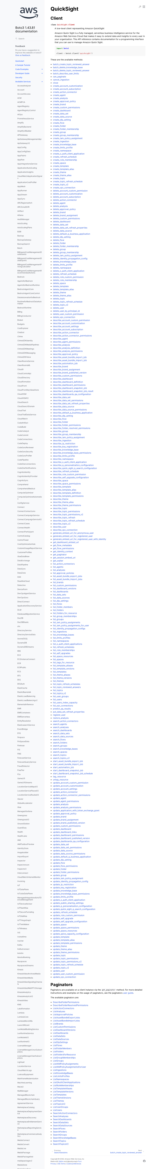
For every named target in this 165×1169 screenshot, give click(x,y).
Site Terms (61, 1164)
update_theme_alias (62, 949)
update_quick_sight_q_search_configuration (74, 909)
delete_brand (59, 212)
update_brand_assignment (66, 819)
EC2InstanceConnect (26, 659)
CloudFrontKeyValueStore (28, 390)
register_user (59, 715)
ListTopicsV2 (59, 1104)
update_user (59, 970)
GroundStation (23, 824)
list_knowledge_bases (63, 634)
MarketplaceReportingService (29, 1129)
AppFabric (21, 155)
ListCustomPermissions (64, 1026)
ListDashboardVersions (64, 1030)
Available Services (23, 81)
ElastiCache (22, 688)
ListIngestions (59, 1070)
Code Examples (21, 69)
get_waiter (58, 560)
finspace (21, 737)
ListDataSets (59, 1036)
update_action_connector (65, 792)
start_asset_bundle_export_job (68, 761)
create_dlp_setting (62, 119)
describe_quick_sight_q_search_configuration (75, 468)
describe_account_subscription (68, 329)
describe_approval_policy (65, 354)
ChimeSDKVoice (24, 357)
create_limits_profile (63, 147)
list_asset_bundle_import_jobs (67, 579)
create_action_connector (65, 92)
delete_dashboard (61, 221)
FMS (19, 754)
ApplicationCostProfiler (27, 182)
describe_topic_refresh (64, 517)
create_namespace (62, 150)
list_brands (58, 582)
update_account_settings (65, 789)
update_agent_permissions (66, 801)
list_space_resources (63, 656)
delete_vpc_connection (64, 317)
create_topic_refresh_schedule (67, 181)
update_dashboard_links (65, 832)
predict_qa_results (62, 708)
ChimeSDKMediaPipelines (28, 345)
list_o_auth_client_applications (67, 644)
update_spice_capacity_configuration (71, 933)
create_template (61, 166)
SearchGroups (60, 1134)
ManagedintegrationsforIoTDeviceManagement (29, 899)
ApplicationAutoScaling (27, 168)
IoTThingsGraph (24, 920)
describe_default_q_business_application (72, 412)
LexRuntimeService (25, 1033)
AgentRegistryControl (26, 110)
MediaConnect (23, 1140)
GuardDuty (22, 828)
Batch (19, 248)
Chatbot (20, 332)
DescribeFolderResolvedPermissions (70, 1005)
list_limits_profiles (61, 637)
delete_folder (59, 243)
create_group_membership (66, 135)
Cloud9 (20, 369)
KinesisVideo (22, 1000)
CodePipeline (22, 460)
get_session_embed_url (64, 557)
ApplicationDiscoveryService (29, 606)
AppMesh (21, 186)
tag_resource (59, 776)
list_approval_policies (63, 573)
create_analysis (60, 98)
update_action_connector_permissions (71, 795)
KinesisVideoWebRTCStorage (29, 988)
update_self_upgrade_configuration (70, 921)
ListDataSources (61, 1039)
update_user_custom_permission (69, 974)
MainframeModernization (27, 1078)
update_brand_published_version (69, 822)
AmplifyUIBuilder (24, 131)
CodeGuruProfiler (24, 456)
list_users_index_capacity (65, 702)
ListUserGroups (60, 1107)
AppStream (22, 194)
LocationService (24, 1066)
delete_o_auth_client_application (68, 271)
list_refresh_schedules (63, 647)
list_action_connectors (64, 563)
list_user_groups (61, 696)
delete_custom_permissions (66, 218)
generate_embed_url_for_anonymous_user (73, 533)
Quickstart (19, 61)
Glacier (20, 799)
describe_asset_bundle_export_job (70, 357)
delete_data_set (60, 224)
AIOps (20, 114)
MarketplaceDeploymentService (29, 1112)
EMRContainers (23, 712)
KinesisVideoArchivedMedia (28, 974)
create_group (59, 132)
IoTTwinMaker (23, 924)
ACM (19, 98)
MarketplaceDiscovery (26, 1117)
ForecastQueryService (26, 762)
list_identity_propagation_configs (69, 628)
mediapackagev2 (24, 1161)
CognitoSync (22, 480)
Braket (20, 320)
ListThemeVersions (62, 1097)
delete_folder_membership (66, 246)
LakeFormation (23, 1009)
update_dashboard (62, 829)
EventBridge (22, 729)
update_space (60, 924)
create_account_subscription (67, 89)
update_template (61, 937)
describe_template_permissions (68, 496)
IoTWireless (22, 928)
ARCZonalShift (23, 207)
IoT (18, 885)
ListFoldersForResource (64, 1054)
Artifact (20, 211)
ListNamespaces (61, 1079)
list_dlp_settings (60, 600)
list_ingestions (60, 631)
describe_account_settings (66, 326)
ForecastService (24, 758)
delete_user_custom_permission (68, 314)
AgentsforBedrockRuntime (28, 285)
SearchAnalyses (60, 1116)
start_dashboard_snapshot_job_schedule (73, 773)
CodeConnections (24, 439)
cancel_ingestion (61, 79)
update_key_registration (64, 887)
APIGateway (22, 135)
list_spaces (58, 659)
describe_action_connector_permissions (72, 335)
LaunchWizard (23, 1025)
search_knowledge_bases (65, 748)
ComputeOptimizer (25, 493)
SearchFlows (59, 1128)
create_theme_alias (62, 175)
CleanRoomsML (23, 365)
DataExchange (23, 560)
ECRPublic (21, 667)
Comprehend (22, 484)
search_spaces (60, 752)
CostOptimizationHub (26, 544)
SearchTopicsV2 (61, 1144)
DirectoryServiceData (26, 634)
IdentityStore (22, 848)
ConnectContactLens (26, 511)
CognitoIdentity (23, 472)
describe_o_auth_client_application (70, 462)
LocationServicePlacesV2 (28, 791)
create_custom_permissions (66, 107)
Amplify (20, 123)
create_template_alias (63, 169)
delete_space (59, 283)
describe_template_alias (64, 489)
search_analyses (61, 727)
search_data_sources (63, 736)
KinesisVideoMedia (25, 978)
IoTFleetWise (22, 908)
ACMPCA (21, 102)
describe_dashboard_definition (68, 382)
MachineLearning (24, 1083)
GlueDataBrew (23, 556)
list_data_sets (59, 594)
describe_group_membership (67, 434)
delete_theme (59, 292)
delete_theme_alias (62, 295)
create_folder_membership (66, 129)
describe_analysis (61, 345)
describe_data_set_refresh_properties (71, 403)
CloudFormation (24, 382)
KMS (19, 1004)
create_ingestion (61, 141)
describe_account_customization (69, 323)
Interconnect (22, 873)
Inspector (21, 861)
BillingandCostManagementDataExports (29, 259)
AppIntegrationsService (27, 164)
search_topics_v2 (61, 758)
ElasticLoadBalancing (26, 696)
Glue (19, 807)
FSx (19, 774)
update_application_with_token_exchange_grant (76, 810)
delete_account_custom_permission (70, 190)
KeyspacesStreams (25, 965)
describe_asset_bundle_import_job (70, 360)
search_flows (59, 739)
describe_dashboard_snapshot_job (70, 388)
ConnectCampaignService (28, 515)
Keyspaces (22, 961)
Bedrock (20, 277)
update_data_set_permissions (67, 847)
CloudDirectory (23, 377)
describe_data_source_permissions (70, 409)
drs (18, 626)
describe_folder (60, 422)
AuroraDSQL (22, 638)
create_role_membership (65, 160)
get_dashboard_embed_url (66, 542)
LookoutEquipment (25, 1074)
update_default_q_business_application (72, 856)
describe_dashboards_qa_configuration (72, 394)
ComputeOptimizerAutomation (29, 498)
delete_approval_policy (64, 209)
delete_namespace (62, 267)
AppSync (21, 199)
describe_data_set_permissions (68, 400)
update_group (60, 875)
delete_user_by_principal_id (66, 311)
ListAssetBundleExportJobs (66, 1017)
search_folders (60, 742)
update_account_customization (68, 785)
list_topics (58, 690)
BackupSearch (23, 244)
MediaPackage (23, 1152)
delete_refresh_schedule (64, 274)
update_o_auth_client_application (69, 900)
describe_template (62, 486)
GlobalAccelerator (24, 803)
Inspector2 (21, 869)
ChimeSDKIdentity (25, 340)
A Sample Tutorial (22, 65)
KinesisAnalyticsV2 (25, 996)
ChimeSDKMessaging (26, 353)
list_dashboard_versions (64, 588)
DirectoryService (24, 630)
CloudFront (22, 386)
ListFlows (57, 1045)
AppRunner (22, 190)
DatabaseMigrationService (28, 614)
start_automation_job (63, 767)
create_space (59, 163)
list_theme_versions (62, 678)
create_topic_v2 (60, 184)
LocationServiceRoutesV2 (28, 795)
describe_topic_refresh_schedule (69, 520)
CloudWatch (22, 419)
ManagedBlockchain (26, 1095)
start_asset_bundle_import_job (68, 764)
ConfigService (23, 503)
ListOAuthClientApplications (66, 1082)
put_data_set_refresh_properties (68, 711)
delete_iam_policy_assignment (67, 255)
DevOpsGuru (22, 597)
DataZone (21, 573)
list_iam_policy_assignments (66, 622)
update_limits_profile (63, 896)
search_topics (59, 755)
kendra (20, 953)
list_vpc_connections (63, 705)
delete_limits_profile (62, 264)
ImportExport (22, 856)
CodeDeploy (22, 443)
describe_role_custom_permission (69, 474)
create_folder (59, 126)
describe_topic (60, 508)
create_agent (59, 95)
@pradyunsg (72, 1161)
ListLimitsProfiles (61, 1076)
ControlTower (23, 540)
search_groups (60, 745)
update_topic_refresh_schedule (68, 964)
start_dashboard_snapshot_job (68, 770)
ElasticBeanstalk (24, 692)
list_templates (59, 671)
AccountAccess (23, 94)
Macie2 (20, 1087)
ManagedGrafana (24, 811)
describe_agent (60, 338)
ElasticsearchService (26, 725)
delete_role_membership (65, 280)
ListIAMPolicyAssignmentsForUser (69, 1067)
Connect (20, 507)
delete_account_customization (67, 193)
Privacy (53, 1164)
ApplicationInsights (25, 172)
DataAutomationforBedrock (28, 297)
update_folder (60, 869)
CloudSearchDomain (26, 406)
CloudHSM (21, 394)
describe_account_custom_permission (71, 320)
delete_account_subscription (67, 197)
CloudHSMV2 (22, 398)
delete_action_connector (65, 200)
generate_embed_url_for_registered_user (73, 536)
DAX (19, 577)
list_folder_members (63, 607)
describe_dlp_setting (63, 415)
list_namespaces (61, 641)
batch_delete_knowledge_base (68, 67)
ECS (19, 671)
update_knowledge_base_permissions (71, 893)
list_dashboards (60, 591)
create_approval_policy (64, 101)
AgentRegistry (23, 106)
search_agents (60, 724)
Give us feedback (22, 55)
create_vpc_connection (64, 187)
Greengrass (22, 815)
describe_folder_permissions (67, 425)
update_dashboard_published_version (71, 838)
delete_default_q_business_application (71, 234)
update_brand (59, 816)
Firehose (20, 745)
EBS (19, 651)
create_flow (58, 123)
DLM (19, 610)
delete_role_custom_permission (68, 277)
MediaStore (22, 1165)
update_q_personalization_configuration (72, 906)
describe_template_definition (67, 493)
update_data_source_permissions (69, 853)
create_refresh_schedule (65, 156)
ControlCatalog (23, 536)
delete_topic (59, 298)
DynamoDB (22, 643)
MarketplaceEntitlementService (29, 1123)
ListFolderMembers (62, 1048)
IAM (19, 840)
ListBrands (58, 1023)
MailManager (22, 1091)
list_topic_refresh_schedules (66, 684)
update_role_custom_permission (68, 915)
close (55, 82)
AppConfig (21, 147)
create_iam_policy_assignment (67, 138)
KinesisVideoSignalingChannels (29, 983)
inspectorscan (23, 865)
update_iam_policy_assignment (68, 878)
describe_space (60, 480)
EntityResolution (24, 721)
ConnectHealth (23, 527)
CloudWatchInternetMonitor (28, 877)
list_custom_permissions (65, 585)
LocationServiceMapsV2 (27, 787)
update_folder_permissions (66, 872)
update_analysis (60, 804)
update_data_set (61, 844)
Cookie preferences (74, 1164)
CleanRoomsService (25, 361)
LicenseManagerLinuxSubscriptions (29, 1051)
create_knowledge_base (64, 144)
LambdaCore (22, 1017)
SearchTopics (59, 1141)
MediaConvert (23, 1144)
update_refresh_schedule (65, 912)
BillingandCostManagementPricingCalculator (29, 265)
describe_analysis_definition (66, 348)
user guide (128, 993)
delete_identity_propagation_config (70, 258)
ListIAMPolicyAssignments (65, 1063)
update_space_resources (65, 930)
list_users (57, 699)
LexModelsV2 (23, 1037)
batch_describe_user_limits (66, 73)
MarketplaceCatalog (26, 1107)
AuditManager (23, 219)
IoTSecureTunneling (25, 912)
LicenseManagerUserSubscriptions (29, 1057)
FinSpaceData (23, 741)
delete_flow (58, 240)
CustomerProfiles (24, 552)
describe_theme (60, 499)
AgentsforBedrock (25, 281)
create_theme (59, 172)
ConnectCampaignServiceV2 (29, 519)
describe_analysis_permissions (68, 351)
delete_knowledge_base (64, 261)
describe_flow (60, 419)
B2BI (19, 231)
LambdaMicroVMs (24, 1021)
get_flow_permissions (63, 548)
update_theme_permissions (66, 952)
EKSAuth (21, 684)
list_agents (58, 567)
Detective (21, 585)
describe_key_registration (65, 446)
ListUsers (57, 1110)
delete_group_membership (66, 252)
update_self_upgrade (63, 918)
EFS (19, 675)
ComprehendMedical (26, 488)
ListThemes (58, 1100)
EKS (19, 680)
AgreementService (25, 1103)
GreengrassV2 (23, 819)
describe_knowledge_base (66, 449)
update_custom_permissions (67, 826)
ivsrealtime (21, 937)
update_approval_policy (64, 813)
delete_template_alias (63, 289)
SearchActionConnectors (65, 1113)
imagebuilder (22, 852)
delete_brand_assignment (65, 215)
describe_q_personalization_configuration (73, 465)
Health (20, 832)
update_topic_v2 (61, 967)
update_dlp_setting (62, 859)
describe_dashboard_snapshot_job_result (73, 391)
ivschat (20, 941)
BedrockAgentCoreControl (28, 293)
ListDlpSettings (60, 1042)
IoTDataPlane (23, 889)
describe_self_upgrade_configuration (71, 477)
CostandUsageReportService (29, 548)
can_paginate (59, 76)
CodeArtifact (22, 423)
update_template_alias (64, 940)
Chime (20, 336)
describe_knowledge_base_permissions (72, 452)
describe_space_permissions (67, 483)
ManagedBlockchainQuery (28, 1099)
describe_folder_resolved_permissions (71, 428)
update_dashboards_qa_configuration (71, 841)
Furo (79, 1161)
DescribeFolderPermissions (66, 1002)
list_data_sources (61, 597)
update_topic (59, 955)
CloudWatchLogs (24, 1070)
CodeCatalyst (23, 431)
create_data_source (62, 116)
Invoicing (21, 881)
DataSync (21, 569)
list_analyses (59, 570)
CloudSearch (22, 402)
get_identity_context (63, 551)
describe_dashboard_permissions (69, 385)
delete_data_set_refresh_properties (70, 227)
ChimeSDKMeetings (25, 349)
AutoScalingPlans (24, 227)
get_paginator (60, 554)
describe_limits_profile (64, 456)
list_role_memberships (64, 650)
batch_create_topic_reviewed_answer (71, 64)
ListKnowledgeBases (63, 1073)
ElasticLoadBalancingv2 (27, 700)
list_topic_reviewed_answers (67, 687)
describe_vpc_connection (65, 530)
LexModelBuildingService (28, 1029)
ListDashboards (60, 1033)
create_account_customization (68, 86)
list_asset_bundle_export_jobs (67, 576)
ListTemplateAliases (62, 1088)
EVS (19, 733)
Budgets (20, 324)
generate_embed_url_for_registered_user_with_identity (79, 539)
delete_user (58, 308)
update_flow (59, 863)
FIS (18, 749)
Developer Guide (22, 73)
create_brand (59, 104)
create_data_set (60, 113)
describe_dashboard (63, 378)
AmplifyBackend (24, 127)
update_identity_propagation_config (70, 881)
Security (18, 77)
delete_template (61, 286)
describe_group (60, 431)
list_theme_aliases (61, 674)
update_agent (59, 798)
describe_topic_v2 (62, 523)
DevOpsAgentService (26, 593)
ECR (19, 663)
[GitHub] (144, 1161)
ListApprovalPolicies (63, 1014)
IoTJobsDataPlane (25, 893)
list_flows (57, 604)
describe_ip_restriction (64, 443)
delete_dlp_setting (62, 237)
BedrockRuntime (24, 308)
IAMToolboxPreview (25, 844)
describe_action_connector (66, 332)
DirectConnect (23, 601)
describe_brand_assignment (66, 369)
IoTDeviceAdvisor (24, 904)
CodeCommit (22, 435)
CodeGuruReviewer (25, 447)
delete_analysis (60, 206)
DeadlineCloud (23, 581)
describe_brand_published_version (69, 372)
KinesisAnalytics (24, 992)
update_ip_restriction (63, 884)
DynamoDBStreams (25, 647)
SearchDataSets (61, 1122)
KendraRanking (23, 957)
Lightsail (20, 1062)
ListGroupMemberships (64, 1057)
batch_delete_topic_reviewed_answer (71, 70)
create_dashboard (62, 110)
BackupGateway (24, 240)
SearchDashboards (62, 1119)
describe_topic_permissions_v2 (68, 514)
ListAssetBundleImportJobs (66, 1020)
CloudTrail (21, 410)
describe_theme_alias (63, 502)
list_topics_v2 (59, 693)
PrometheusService (25, 118)
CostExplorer (22, 328)
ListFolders (58, 1051)
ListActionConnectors (63, 1008)
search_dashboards (62, 730)
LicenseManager (24, 1046)
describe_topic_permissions (66, 511)
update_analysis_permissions (67, 807)
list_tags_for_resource (63, 662)
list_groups (58, 619)
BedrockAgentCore (25, 289)
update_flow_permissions (65, 866)
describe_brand (60, 366)
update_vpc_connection (64, 977)
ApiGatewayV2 (23, 143)
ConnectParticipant (25, 532)
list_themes (58, 681)
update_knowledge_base (65, 890)
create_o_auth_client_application (68, 153)
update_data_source (63, 850)
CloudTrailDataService (26, 414)
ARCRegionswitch (24, 203)
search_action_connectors (65, 721)
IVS (18, 932)
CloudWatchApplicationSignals (29, 177)
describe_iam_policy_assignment (69, 437)
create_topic (59, 178)
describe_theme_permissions (67, 505)
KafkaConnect (23, 949)
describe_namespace (63, 459)
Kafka (19, 945)
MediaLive (21, 1148)
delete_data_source (62, 230)
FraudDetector (23, 766)
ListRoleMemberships (63, 1085)
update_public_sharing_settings (68, 903)
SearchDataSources (62, 1125)
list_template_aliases (63, 665)
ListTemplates (59, 1094)
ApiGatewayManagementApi (29, 139)
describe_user (59, 526)
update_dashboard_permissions (68, 835)
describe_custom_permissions (67, 375)
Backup (20, 236)
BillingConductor (24, 316)
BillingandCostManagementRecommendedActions (29, 272)
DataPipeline (22, 564)
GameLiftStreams (24, 782)
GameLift (21, 778)
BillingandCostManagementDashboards (29, 253)
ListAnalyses (59, 1011)
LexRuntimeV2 (23, 1041)
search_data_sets (61, 733)
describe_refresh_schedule (66, 471)
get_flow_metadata (62, 545)
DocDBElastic (23, 622)
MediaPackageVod (25, 1157)
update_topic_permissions (65, 958)
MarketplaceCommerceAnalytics (29, 1135)
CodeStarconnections (26, 464)
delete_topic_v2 (60, 304)
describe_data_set (62, 397)
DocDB (20, 618)
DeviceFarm (22, 589)
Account (20, 90)
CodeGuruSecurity (25, 451)
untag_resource (60, 779)
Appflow (20, 160)
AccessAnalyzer (24, 86)
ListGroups (58, 1060)
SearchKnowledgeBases (64, 1137)
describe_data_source (63, 406)
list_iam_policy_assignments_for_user (71, 625)
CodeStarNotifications (26, 468)
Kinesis (20, 969)
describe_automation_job (65, 363)
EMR (19, 708)
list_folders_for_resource (65, 613)
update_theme (60, 946)
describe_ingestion (62, 440)
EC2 (19, 655)
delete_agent (59, 203)
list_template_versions (63, 668)
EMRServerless (23, 717)
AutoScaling (22, 223)
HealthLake (22, 836)
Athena (20, 215)
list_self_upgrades (61, 653)
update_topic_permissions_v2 (67, 961)
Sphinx (61, 1161)
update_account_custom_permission (70, 782)
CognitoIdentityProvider (27, 476)
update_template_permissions (67, 943)
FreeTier (20, 770)
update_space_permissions (66, 927)
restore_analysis (61, 718)
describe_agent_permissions (66, 341)
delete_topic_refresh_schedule (67, 301)
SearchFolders (60, 1131)
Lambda (20, 1013)
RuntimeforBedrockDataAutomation (29, 302)
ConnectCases (23, 523)
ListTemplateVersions (63, 1091)
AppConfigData (23, 151)
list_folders (58, 610)
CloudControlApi (24, 373)
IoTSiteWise (22, 916)
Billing (19, 312)
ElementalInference (25, 704)
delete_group (59, 249)
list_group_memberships (65, 616)
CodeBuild (21, 427)
